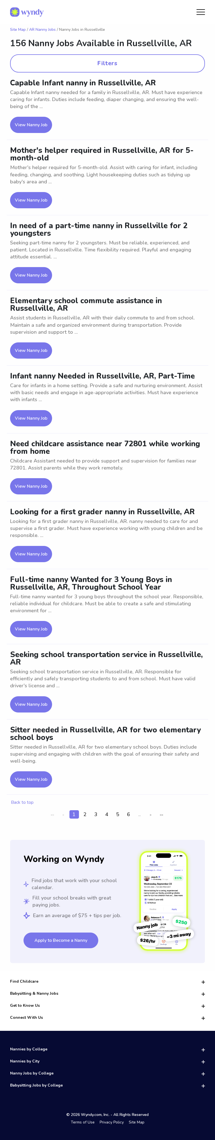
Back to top (22, 802)
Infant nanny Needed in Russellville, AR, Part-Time (102, 376)
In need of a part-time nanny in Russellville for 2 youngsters (99, 229)
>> (161, 815)
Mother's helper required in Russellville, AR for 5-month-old (102, 154)
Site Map (18, 29)
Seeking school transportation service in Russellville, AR (106, 658)
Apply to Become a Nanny (60, 940)
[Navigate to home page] (27, 12)
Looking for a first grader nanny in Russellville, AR (102, 512)
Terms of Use (83, 1122)
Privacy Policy (112, 1122)
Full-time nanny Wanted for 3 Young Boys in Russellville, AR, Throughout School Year (91, 583)
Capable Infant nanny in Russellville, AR (83, 83)
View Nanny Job (31, 125)
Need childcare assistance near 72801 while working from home (105, 447)
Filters (107, 63)
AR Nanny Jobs (42, 29)
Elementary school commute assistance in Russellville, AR (86, 304)
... (139, 814)
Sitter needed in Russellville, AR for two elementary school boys (105, 733)
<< (52, 815)
